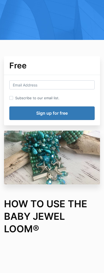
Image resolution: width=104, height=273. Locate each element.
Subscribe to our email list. (37, 98)
